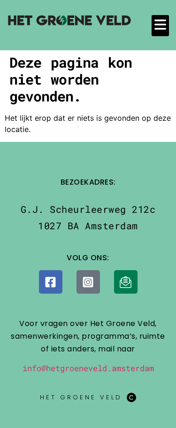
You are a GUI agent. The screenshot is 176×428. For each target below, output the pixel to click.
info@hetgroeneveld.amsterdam (88, 368)
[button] (160, 25)
